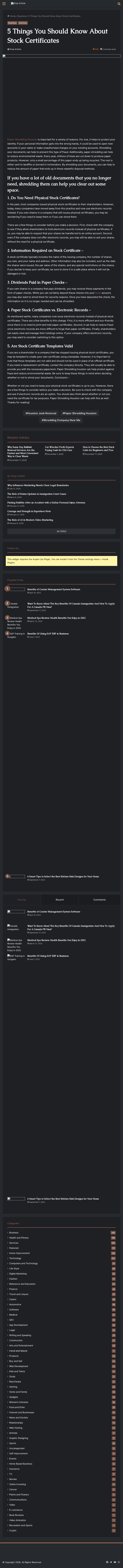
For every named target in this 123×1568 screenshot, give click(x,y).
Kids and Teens (17, 1371)
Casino (12, 1299)
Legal (12, 1330)
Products (14, 1356)
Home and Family (18, 1392)
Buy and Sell (15, 1361)
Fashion (13, 1278)
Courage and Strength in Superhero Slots (29, 511)
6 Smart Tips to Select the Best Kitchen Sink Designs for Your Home (63, 876)
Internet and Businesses (21, 1412)
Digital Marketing (18, 1273)
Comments (99, 899)
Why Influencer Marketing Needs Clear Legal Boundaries (38, 485)
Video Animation (17, 1520)
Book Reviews (16, 1515)
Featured (13, 1248)
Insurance (14, 1469)
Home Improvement (19, 1253)
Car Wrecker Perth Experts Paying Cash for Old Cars (59, 449)
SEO (11, 1320)
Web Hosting (15, 1428)
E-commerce (16, 1510)
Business (22, 16)
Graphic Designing (18, 1438)
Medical (13, 1314)
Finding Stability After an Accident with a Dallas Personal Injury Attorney (46, 502)
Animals (13, 1433)
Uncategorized (16, 1448)
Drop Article (15, 49)
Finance (13, 1289)
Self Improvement (18, 1453)
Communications (18, 1499)
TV (10, 1474)
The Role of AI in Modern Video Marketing (30, 519)
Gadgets (13, 1397)
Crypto (12, 1530)
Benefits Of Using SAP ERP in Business (48, 633)
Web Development (18, 1366)
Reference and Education (22, 1284)
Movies (13, 1479)
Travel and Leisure (18, 1294)
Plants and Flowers (19, 1494)
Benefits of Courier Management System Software (53, 589)
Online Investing (17, 1484)
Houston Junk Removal (41, 413)
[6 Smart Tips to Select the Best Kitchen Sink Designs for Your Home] (16, 881)
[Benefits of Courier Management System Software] (16, 594)
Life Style (14, 1268)
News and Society (18, 1417)
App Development (18, 1325)
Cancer (13, 1489)
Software (14, 1309)
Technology (15, 1258)
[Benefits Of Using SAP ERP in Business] (16, 752)
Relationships (16, 1422)
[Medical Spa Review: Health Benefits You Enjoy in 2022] (16, 623)
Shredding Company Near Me (61, 420)
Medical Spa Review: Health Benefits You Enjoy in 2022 (56, 617)
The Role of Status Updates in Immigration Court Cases (36, 493)
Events (12, 1458)
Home (12, 16)
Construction (16, 1340)
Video (12, 1505)
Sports (12, 1443)
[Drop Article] (18, 3)
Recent (60, 899)
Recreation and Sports (20, 1525)
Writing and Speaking (20, 1335)
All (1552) (61, 531)
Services (23, 23)
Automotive (15, 1304)
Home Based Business (20, 1463)
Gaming (13, 1386)
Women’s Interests (18, 1402)
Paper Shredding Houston (80, 413)
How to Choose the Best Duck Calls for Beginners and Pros (98, 449)
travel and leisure (18, 1350)
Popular (21, 899)
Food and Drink (17, 1407)
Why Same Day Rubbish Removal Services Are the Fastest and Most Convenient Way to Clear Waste (22, 452)
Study (12, 1376)
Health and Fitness (19, 1237)
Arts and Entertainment (21, 1345)
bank (98, 292)
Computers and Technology (23, 1263)
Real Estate (15, 1381)
